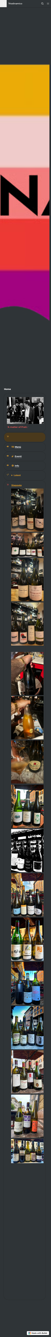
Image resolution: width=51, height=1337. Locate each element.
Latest (17, 475)
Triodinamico (15, 3)
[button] (48, 3)
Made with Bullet (39, 1333)
